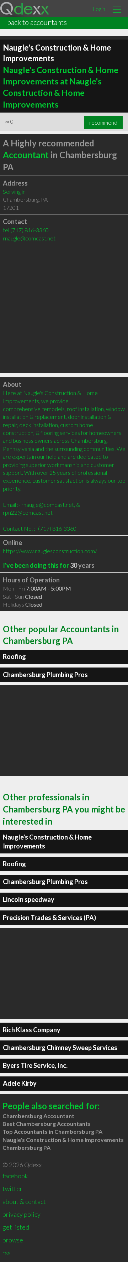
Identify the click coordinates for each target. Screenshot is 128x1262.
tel (26, 230)
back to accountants (37, 22)
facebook (15, 1176)
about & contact (24, 1201)
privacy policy (21, 1214)
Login (98, 8)
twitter (12, 1189)
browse (12, 1240)
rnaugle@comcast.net (29, 238)
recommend (103, 122)
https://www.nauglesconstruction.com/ (50, 550)
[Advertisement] (64, 309)
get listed (15, 1227)
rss (6, 1253)
